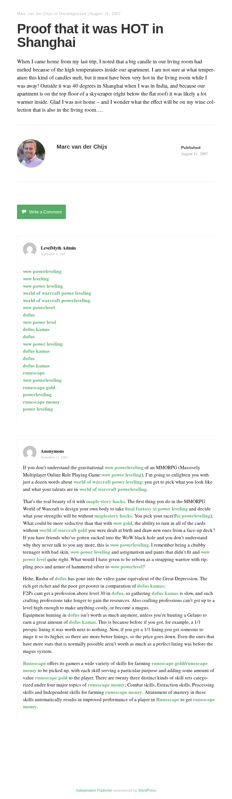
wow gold (122, 523)
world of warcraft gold (63, 530)
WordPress (147, 790)
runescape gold (39, 387)
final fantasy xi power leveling (156, 508)
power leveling (38, 408)
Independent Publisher (94, 790)
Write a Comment (45, 211)
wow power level (39, 322)
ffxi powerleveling (192, 515)
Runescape (34, 663)
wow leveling (36, 278)
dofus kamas (36, 329)
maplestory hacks (113, 515)
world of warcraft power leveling (57, 292)
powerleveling (37, 394)
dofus (29, 314)
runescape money (41, 401)
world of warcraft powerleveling (56, 300)
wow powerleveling (42, 271)
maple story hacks (105, 501)
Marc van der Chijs (35, 14)
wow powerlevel (39, 307)
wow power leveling (43, 285)
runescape (34, 372)
